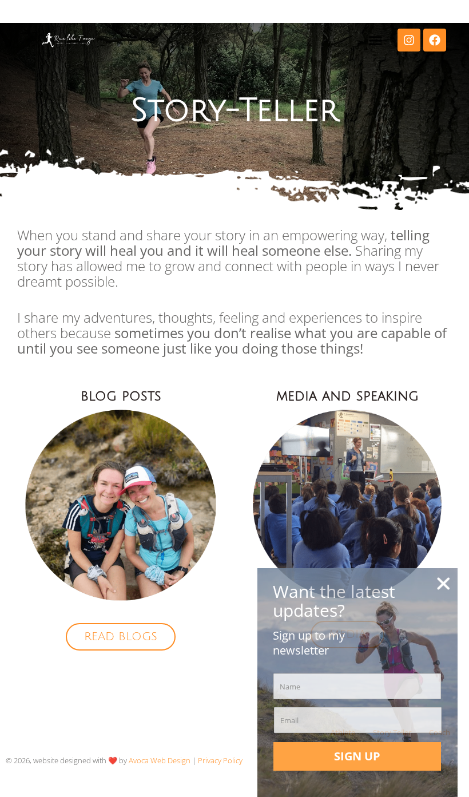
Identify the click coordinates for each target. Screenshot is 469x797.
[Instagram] (409, 40)
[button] (375, 40)
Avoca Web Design (159, 760)
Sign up (357, 756)
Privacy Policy (220, 760)
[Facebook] (434, 40)
